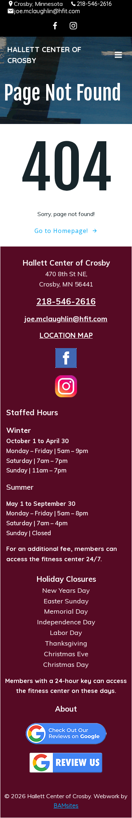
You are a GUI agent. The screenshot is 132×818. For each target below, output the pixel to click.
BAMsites (66, 805)
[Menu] (118, 55)
